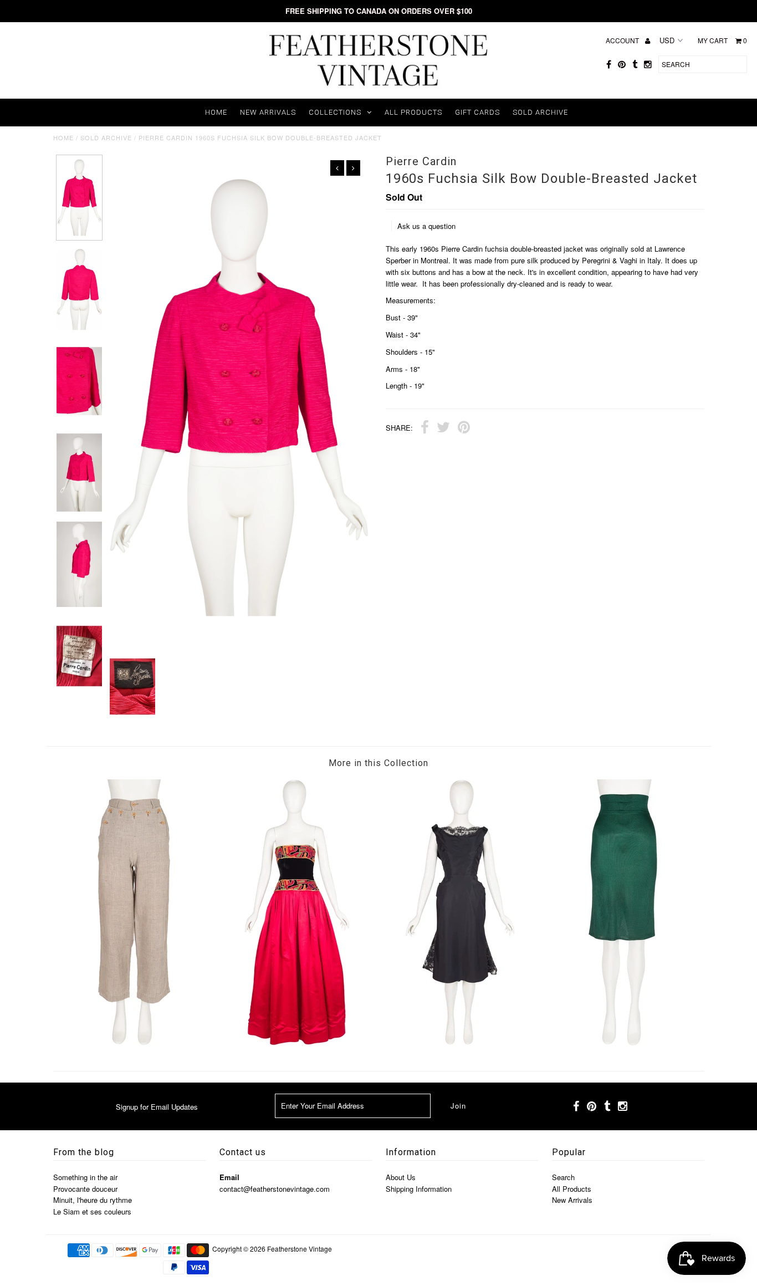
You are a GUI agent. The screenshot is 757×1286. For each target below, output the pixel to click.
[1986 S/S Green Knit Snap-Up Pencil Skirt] (623, 1042)
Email (229, 1177)
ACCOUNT (623, 40)
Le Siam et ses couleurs (92, 1211)
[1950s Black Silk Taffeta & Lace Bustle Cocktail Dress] (460, 1042)
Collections (335, 112)
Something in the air (85, 1177)
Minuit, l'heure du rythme (92, 1200)
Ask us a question (426, 226)
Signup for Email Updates (157, 1106)
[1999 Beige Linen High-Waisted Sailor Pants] (134, 1042)
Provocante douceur (85, 1188)
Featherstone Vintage (299, 1248)
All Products (413, 112)
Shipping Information (419, 1188)
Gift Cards (477, 112)
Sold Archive (540, 112)
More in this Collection (378, 763)
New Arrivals (268, 112)
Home (216, 112)
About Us (401, 1177)
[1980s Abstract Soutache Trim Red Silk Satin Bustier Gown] (297, 1042)
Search (563, 1177)
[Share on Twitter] (443, 428)
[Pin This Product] (464, 428)
